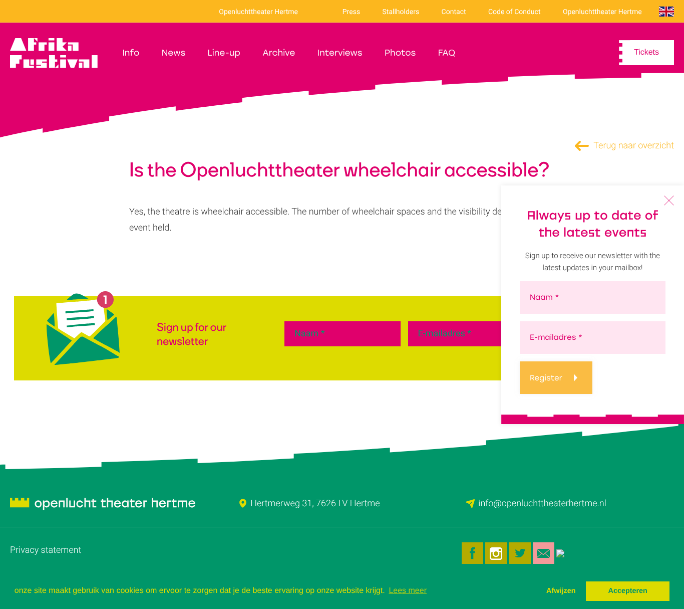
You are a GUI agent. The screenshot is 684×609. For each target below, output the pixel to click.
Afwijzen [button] (560, 591)
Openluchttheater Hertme (258, 12)
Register (546, 377)
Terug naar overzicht (632, 145)
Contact (454, 12)
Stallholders (401, 12)
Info (130, 53)
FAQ (446, 53)
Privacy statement (45, 550)
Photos (400, 53)
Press (351, 12)
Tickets (646, 52)
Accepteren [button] (627, 591)
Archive (278, 53)
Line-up (224, 53)
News (173, 53)
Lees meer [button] (408, 590)
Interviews (340, 53)
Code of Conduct (514, 12)
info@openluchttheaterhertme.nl (542, 503)
